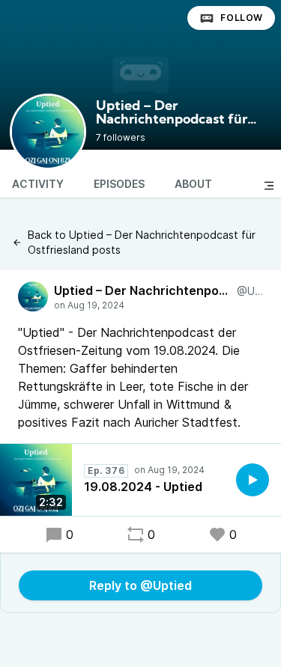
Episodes (119, 183)
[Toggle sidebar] (269, 186)
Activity (38, 183)
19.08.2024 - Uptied (143, 486)
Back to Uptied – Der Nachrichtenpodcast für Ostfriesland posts (142, 242)
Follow (241, 17)
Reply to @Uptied (140, 585)
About (193, 183)
